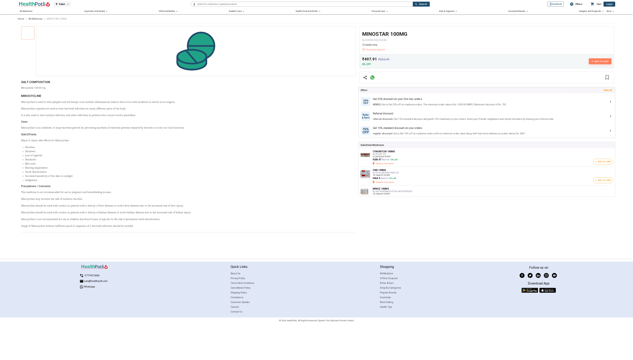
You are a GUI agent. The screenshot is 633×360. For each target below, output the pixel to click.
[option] (487, 101)
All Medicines (36, 18)
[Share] (365, 77)
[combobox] (304, 4)
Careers (235, 307)
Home (21, 18)
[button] (194, 4)
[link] (34, 4)
